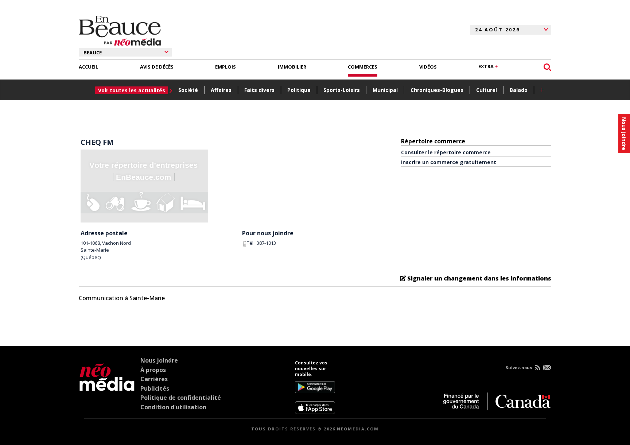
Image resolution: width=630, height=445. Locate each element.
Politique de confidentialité (180, 398)
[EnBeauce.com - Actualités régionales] (120, 29)
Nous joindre (159, 360)
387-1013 (266, 243)
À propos (153, 370)
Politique (299, 89)
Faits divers (259, 89)
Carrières (154, 379)
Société (188, 89)
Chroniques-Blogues (437, 89)
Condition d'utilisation (173, 407)
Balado (519, 89)
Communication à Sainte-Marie (122, 298)
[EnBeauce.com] (107, 387)
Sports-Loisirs (341, 89)
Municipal (385, 89)
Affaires (221, 89)
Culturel (486, 89)
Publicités (154, 388)
